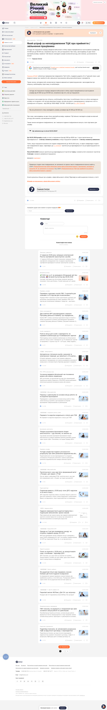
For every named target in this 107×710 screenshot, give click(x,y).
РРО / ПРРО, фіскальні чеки (47, 371)
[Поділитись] (84, 285)
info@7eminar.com (23, 674)
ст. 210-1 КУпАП (79, 103)
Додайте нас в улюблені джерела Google (62, 67)
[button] (71, 651)
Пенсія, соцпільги (51, 569)
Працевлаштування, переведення (48, 606)
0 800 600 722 (31, 671)
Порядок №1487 (32, 76)
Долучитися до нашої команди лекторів (37, 665)
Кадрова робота (49, 508)
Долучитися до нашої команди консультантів (27, 668)
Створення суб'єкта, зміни (54, 412)
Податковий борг (44, 488)
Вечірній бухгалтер (44, 272)
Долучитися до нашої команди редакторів (59, 665)
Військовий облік (31, 40)
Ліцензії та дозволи (44, 549)
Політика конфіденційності (22, 691)
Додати (96, 68)
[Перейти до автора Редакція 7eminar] (32, 189)
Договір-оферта (19, 689)
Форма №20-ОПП (51, 528)
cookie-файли (54, 708)
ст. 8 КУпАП (57, 145)
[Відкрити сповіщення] (82, 22)
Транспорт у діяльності (46, 252)
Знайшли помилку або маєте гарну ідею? (61, 668)
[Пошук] (14, 22)
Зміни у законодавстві (45, 311)
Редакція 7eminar (37, 58)
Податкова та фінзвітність (46, 626)
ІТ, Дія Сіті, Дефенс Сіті (53, 589)
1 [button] (60, 651)
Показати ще (65, 646)
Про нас (6, 123)
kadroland (37, 158)
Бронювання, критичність (46, 429)
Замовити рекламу (97, 2)
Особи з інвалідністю (45, 331)
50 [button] (67, 651)
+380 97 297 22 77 (47, 671)
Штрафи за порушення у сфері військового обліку (43, 181)
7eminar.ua (82, 695)
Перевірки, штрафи (45, 291)
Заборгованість (49, 351)
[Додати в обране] (87, 285)
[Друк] (75, 62)
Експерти (23, 665)
